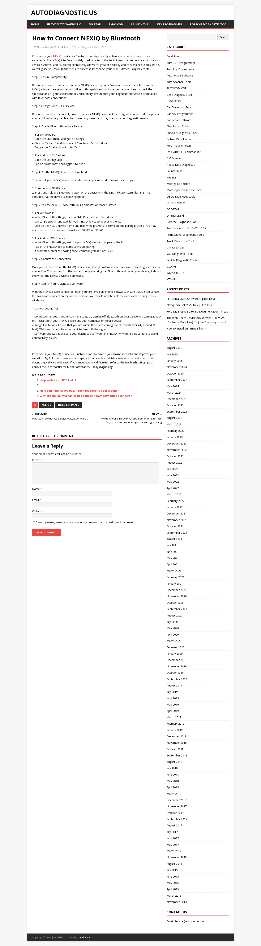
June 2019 (173, 698)
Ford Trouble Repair (179, 145)
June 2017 (173, 838)
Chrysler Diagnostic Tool (182, 133)
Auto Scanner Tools (179, 82)
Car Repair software (179, 120)
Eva (66, 47)
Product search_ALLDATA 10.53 (186, 228)
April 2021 (173, 564)
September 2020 (177, 609)
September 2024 (177, 380)
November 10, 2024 (48, 47)
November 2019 (177, 666)
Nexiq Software (68, 405)
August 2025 (174, 348)
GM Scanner (174, 158)
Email (36, 500)
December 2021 (176, 513)
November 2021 (177, 520)
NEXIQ (57, 56)
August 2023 (174, 418)
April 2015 (173, 889)
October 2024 (175, 373)
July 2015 (172, 870)
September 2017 (177, 819)
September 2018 (177, 755)
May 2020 (173, 628)
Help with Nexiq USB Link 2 (58, 380)
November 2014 (177, 902)
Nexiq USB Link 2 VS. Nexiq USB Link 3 (190, 305)
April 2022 (173, 488)
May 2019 (173, 704)
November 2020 (177, 596)
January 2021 (175, 583)
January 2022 (175, 507)
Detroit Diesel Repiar (179, 139)
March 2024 (174, 392)
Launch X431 (140, 24)
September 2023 (177, 411)
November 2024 (177, 367)
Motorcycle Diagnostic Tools (184, 190)
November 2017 (177, 806)
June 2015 (173, 876)
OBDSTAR (173, 209)
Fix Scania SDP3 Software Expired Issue (191, 299)
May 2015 (173, 883)
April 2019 (173, 711)
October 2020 (175, 602)
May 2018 (173, 781)
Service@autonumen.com (190, 921)
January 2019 (175, 730)
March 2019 (174, 717)
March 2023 (174, 424)
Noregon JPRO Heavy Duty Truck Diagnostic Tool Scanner (79, 390)
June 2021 (173, 552)
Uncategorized (176, 247)
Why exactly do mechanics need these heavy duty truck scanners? (86, 396)
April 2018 (173, 787)
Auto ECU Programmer (181, 63)
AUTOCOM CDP (177, 88)
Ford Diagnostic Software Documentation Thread (197, 311)
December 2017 (176, 800)
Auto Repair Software (180, 75)
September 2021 (177, 532)
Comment (38, 460)
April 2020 (173, 634)
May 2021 (173, 558)
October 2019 (175, 672)
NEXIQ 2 (46, 405)
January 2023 (175, 437)
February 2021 (175, 577)
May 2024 (173, 386)
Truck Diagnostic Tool (87, 47)
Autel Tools (174, 56)
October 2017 (175, 813)
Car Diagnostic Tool (179, 107)
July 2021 (172, 545)
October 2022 (175, 456)
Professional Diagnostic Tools (185, 234)
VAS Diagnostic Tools (180, 254)
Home (35, 24)
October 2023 (175, 405)
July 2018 (172, 768)
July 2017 (172, 832)
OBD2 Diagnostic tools (181, 196)
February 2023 (175, 430)
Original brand (175, 215)
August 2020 (174, 615)
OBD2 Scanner (176, 203)
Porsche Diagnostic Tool (209, 24)
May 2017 (173, 844)
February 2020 (175, 647)
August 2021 (174, 539)
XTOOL (171, 279)
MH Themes (84, 937)
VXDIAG (171, 266)
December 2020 (176, 590)
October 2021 (175, 526)
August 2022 (174, 462)
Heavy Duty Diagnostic (64, 24)
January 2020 (175, 653)
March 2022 (174, 494)
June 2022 (173, 475)
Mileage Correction (178, 184)
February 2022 (175, 501)
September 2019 (177, 679)
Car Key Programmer (180, 114)
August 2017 (174, 825)
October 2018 (175, 749)
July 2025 (172, 354)
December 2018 (176, 736)
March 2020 (174, 641)
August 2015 (174, 864)
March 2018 (174, 794)
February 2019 (175, 723)
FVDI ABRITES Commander (183, 152)
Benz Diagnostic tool (180, 94)
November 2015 (177, 857)
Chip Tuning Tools (178, 126)
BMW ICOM (116, 24)
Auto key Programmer (180, 69)
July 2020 (172, 622)
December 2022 (176, 443)
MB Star (95, 24)
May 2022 (173, 481)
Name (36, 489)
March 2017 (174, 851)
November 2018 (177, 742)
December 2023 (176, 399)
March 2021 (174, 571)
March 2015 (174, 895)
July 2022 (172, 469)
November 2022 (177, 450)
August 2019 (174, 685)
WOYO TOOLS (176, 273)
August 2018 (174, 762)
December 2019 (176, 660)
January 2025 (175, 360)
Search (223, 37)
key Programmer (169, 24)
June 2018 (173, 774)
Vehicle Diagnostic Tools (182, 260)
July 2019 (172, 692)
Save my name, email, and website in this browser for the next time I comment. (85, 522)
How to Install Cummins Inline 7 (186, 328)
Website (37, 511)
